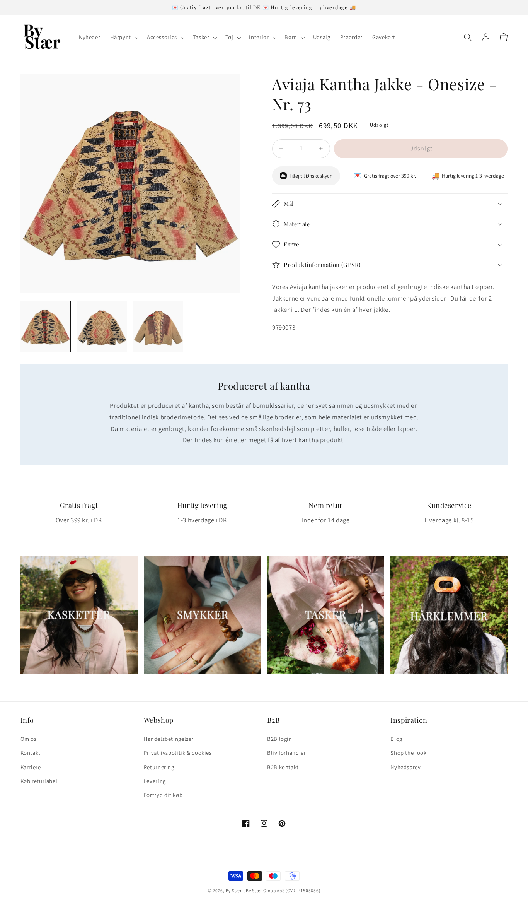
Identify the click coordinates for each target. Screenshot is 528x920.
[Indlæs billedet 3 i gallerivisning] (158, 326)
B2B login (279, 738)
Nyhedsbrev (405, 767)
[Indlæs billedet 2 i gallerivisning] (102, 326)
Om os (28, 738)
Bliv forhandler (286, 752)
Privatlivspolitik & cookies (178, 752)
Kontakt (30, 752)
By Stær (234, 890)
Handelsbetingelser (169, 738)
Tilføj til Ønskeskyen (310, 175)
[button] (123, 37)
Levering (155, 781)
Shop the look (408, 752)
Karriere (30, 767)
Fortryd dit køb (163, 795)
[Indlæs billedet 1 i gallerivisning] (45, 326)
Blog (396, 738)
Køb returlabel (39, 781)
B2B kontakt (283, 767)
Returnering (159, 767)
